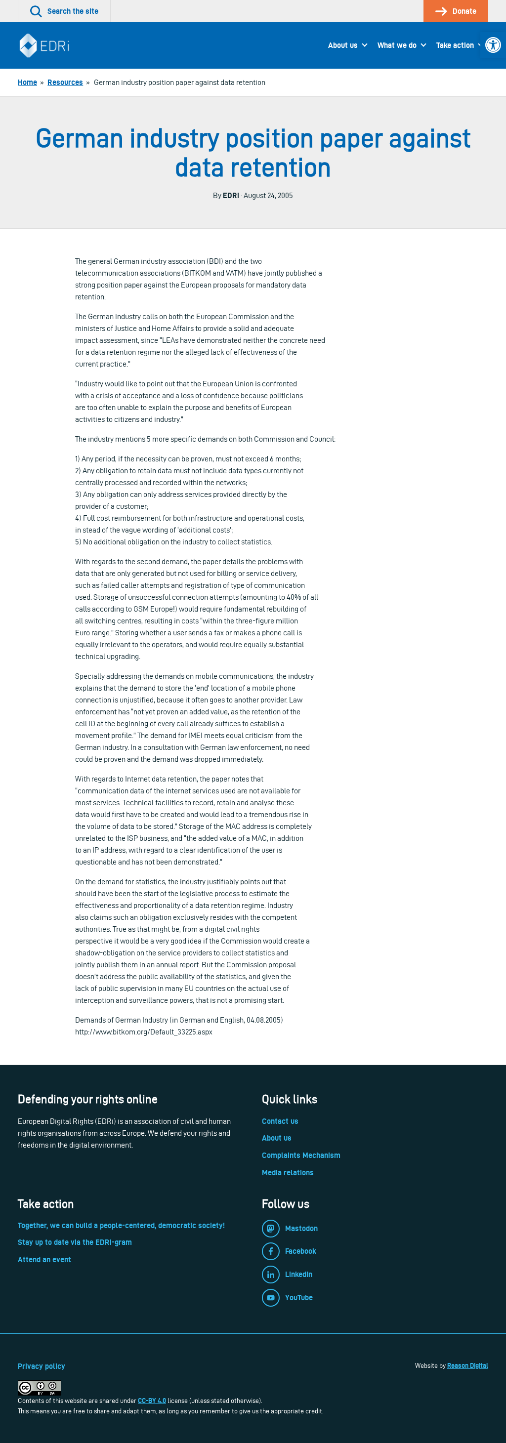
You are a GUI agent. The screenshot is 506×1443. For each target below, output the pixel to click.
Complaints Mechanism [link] (301, 1155)
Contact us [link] (280, 1121)
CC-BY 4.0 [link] (152, 1400)
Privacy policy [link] (41, 1366)
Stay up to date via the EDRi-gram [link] (75, 1242)
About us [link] (343, 45)
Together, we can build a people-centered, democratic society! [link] (121, 1225)
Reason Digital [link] (467, 1365)
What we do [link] (397, 45)
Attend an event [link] (44, 1259)
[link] (493, 45)
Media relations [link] (288, 1172)
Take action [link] (455, 45)
